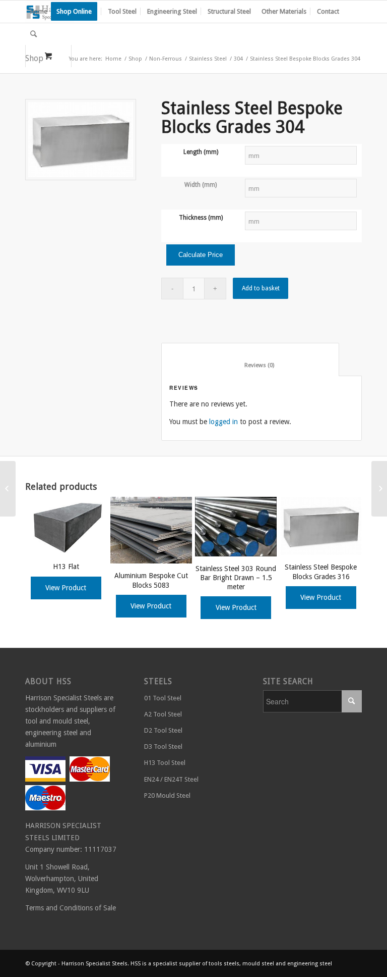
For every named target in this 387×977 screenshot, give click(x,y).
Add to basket (261, 288)
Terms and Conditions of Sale (70, 908)
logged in (223, 422)
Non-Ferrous (165, 59)
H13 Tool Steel (164, 762)
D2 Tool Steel (163, 730)
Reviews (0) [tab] (250, 365)
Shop (135, 59)
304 (238, 59)
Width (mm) (200, 184)
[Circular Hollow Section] (379, 489)
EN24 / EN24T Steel (171, 779)
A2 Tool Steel (163, 714)
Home (113, 59)
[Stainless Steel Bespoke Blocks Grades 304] (8, 489)
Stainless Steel (208, 59)
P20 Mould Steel (167, 795)
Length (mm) (200, 152)
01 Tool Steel (162, 698)
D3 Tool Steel (163, 746)
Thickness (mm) (201, 217)
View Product (65, 588)
